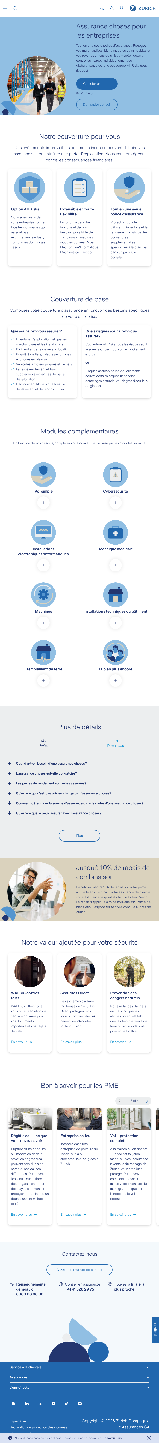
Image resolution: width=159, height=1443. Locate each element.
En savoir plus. (112, 1438)
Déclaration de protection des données (38, 1427)
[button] (5, 8)
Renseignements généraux (31, 1289)
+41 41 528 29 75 (79, 1289)
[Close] (148, 1438)
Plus (79, 835)
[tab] (44, 743)
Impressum (18, 1421)
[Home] (143, 8)
